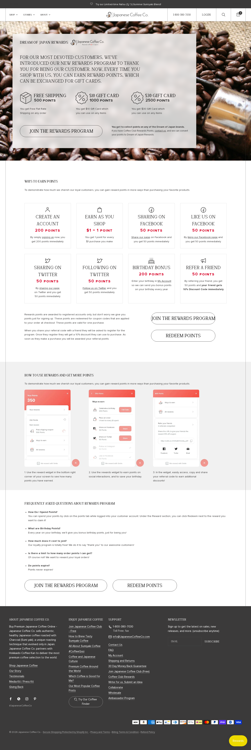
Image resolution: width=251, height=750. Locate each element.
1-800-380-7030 (123, 626)
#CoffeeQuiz (77, 651)
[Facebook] (13, 699)
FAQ (111, 650)
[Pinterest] (37, 699)
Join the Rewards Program (61, 131)
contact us (160, 131)
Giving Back (16, 687)
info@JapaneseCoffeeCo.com (131, 636)
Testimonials (16, 676)
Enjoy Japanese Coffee (86, 619)
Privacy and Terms (100, 732)
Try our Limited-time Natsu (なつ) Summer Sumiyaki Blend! (128, 4)
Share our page (140, 237)
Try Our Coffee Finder (87, 701)
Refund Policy (148, 732)
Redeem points (183, 335)
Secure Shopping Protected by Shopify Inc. (66, 732)
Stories (27, 14)
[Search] (223, 14)
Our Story (15, 671)
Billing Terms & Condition (125, 732)
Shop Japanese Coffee (23, 665)
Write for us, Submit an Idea (125, 682)
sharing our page (49, 288)
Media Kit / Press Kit (21, 681)
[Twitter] (21, 699)
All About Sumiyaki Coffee (85, 646)
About (44, 14)
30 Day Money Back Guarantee (127, 666)
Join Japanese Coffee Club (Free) (129, 671)
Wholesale (114, 693)
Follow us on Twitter (94, 288)
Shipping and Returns (121, 660)
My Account (164, 281)
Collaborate (115, 687)
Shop (12, 14)
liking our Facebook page (203, 237)
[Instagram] (29, 699)
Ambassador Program (121, 698)
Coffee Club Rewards (121, 676)
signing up (48, 237)
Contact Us (115, 644)
